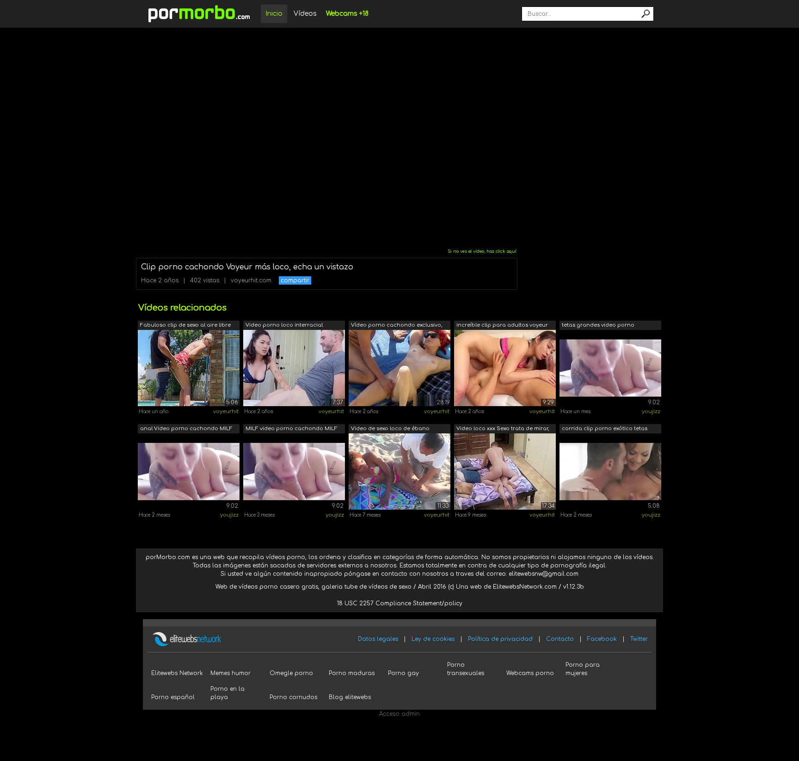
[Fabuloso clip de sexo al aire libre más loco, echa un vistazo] (189, 368)
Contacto (560, 639)
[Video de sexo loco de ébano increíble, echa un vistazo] (399, 471)
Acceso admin (399, 714)
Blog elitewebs (350, 697)
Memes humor (230, 673)
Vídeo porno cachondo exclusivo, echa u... (396, 326)
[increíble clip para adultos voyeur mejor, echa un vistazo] (505, 368)
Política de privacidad (500, 639)
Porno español (173, 697)
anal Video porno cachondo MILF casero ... (186, 429)
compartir (295, 280)
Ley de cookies (433, 639)
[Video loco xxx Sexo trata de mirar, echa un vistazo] (505, 471)
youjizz (651, 411)
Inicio (274, 13)
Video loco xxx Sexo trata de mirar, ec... (502, 429)
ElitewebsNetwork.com (525, 587)
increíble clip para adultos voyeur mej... (502, 326)
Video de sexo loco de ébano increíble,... (390, 429)
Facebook (602, 639)
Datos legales (378, 639)
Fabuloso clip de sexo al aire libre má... (185, 326)
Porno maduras (352, 673)
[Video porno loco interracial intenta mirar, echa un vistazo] (294, 368)
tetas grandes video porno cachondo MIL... (598, 326)
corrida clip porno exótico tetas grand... (604, 429)
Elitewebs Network (177, 673)
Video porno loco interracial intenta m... (284, 326)
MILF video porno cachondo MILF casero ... (292, 429)
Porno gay (403, 673)
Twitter (639, 639)
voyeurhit (226, 411)
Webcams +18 (347, 13)
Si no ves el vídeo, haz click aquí (482, 251)
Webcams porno (530, 673)
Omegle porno (291, 673)
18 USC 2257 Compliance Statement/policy (399, 603)
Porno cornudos (293, 697)
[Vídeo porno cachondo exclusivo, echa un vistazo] (399, 368)
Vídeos (305, 13)
